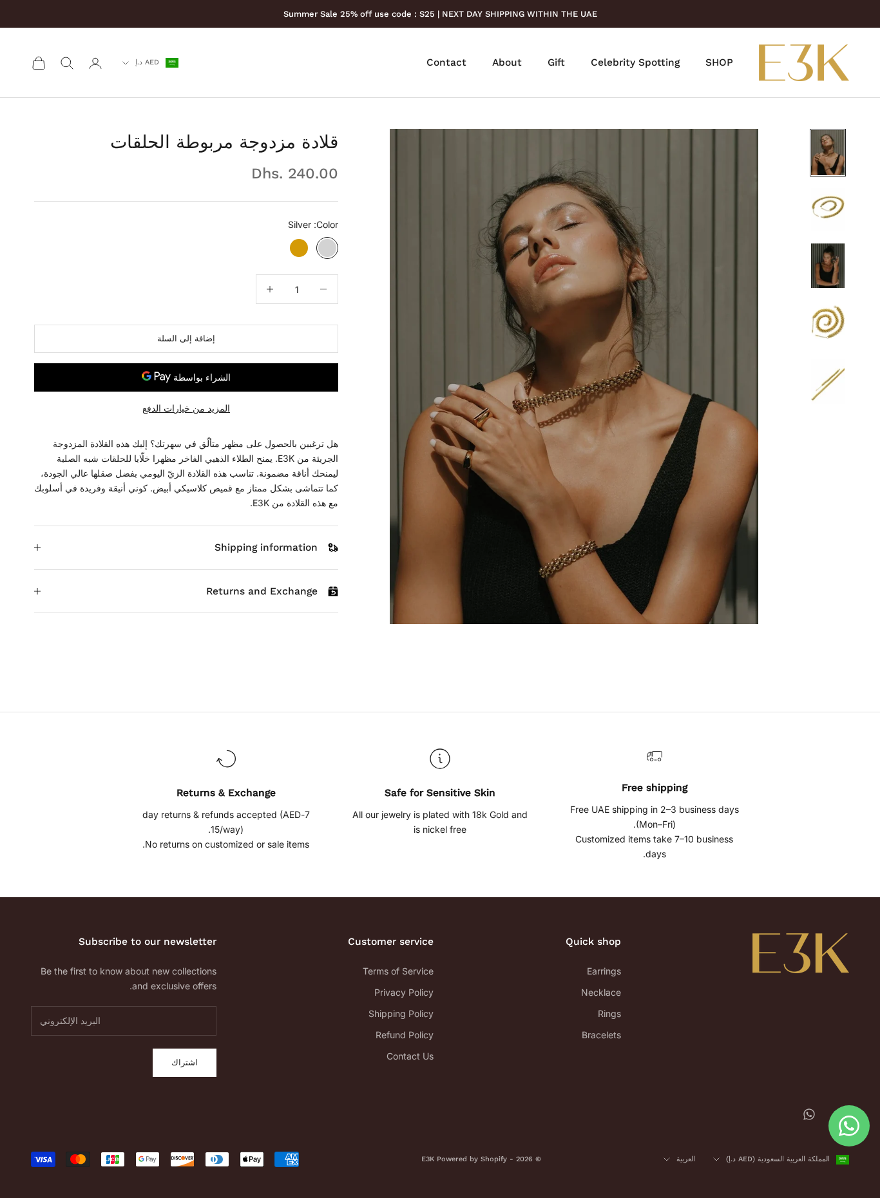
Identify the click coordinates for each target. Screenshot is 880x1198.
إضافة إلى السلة (186, 338)
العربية (685, 1159)
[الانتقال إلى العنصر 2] (828, 209)
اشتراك (184, 1062)
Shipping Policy (401, 1013)
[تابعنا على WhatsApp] (809, 1114)
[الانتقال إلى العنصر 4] (828, 323)
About (507, 63)
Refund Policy (405, 1034)
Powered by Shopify (472, 1159)
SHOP (719, 63)
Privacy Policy (404, 992)
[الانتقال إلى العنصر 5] (828, 381)
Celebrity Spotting (635, 63)
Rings (609, 1013)
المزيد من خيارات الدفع (186, 408)
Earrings (604, 970)
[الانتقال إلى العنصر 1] (828, 152)
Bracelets (601, 1034)
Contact (446, 63)
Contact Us (410, 1056)
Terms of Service (398, 970)
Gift (556, 63)
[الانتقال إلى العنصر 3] (828, 266)
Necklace (601, 992)
